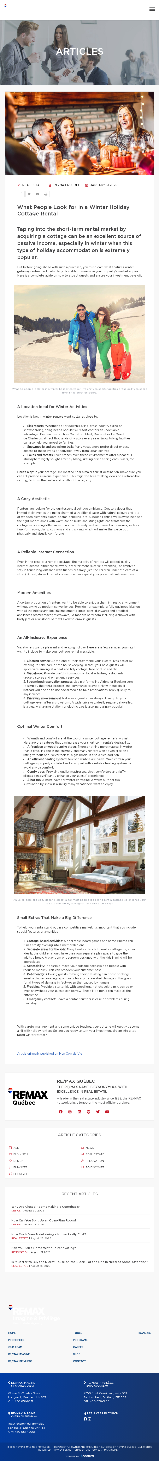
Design (18, 1161)
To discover (95, 1167)
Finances (20, 1167)
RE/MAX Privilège (20, 1361)
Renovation (94, 1161)
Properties (16, 1340)
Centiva (87, 1456)
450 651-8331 (23, 1401)
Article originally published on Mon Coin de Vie (49, 1053)
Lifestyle (20, 1174)
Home (12, 1333)
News (89, 1148)
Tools (77, 1333)
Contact (79, 1361)
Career (78, 1347)
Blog (76, 1354)
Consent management (106, 1450)
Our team (15, 1347)
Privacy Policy (62, 1450)
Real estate (32, 185)
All (16, 1148)
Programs (80, 1340)
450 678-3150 (100, 1401)
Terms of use (81, 1450)
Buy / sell (21, 1154)
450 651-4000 (24, 1432)
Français (144, 1333)
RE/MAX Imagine (19, 1354)
